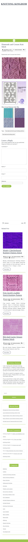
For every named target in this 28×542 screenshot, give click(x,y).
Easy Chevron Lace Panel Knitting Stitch (13, 418)
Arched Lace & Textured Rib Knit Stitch (12, 421)
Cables (4, 471)
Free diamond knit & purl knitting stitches (14, 131)
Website (4, 181)
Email (4, 174)
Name (4, 166)
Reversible (5, 517)
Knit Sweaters (6, 497)
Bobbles (5, 468)
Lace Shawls (6, 511)
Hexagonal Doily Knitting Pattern (11, 410)
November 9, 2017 (8, 49)
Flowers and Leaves (8, 488)
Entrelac (5, 486)
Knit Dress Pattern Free (9, 494)
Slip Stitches (6, 526)
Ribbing (5, 520)
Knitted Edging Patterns (9, 500)
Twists (4, 528)
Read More (7, 269)
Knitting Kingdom (14, 4)
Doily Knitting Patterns (8, 477)
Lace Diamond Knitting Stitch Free (11, 412)
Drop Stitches (6, 480)
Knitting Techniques (8, 506)
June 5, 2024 (7, 299)
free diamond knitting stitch (8, 134)
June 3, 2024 (7, 343)
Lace (4, 508)
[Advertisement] (14, 24)
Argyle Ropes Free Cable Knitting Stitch (13, 415)
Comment (5, 146)
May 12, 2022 (8, 256)
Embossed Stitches (7, 483)
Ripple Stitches (6, 523)
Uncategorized (6, 531)
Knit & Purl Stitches (8, 491)
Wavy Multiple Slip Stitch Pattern (15, 450)
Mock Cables (6, 514)
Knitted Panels (6, 503)
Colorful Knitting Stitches (9, 474)
